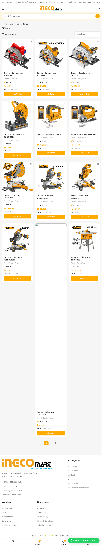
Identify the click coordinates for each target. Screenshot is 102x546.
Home (4, 24)
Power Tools (73, 483)
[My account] (98, 8)
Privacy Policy (42, 517)
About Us (41, 508)
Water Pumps (7, 517)
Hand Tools (73, 466)
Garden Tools (73, 479)
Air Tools (72, 475)
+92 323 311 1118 (10, 486)
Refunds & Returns (44, 525)
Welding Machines (9, 508)
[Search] (97, 16)
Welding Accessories (10, 525)
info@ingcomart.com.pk (12, 490)
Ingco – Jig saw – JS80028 (83, 134)
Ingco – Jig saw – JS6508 (49, 134)
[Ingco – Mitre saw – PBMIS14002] (17, 238)
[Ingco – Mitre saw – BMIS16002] (51, 177)
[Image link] (27, 464)
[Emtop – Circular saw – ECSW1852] (17, 54)
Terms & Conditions (45, 521)
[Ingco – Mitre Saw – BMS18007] (84, 177)
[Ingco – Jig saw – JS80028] (84, 116)
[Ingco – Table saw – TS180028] (84, 238)
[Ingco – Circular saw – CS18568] (51, 54)
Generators (6, 521)
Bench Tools (15, 24)
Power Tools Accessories (78, 488)
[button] (17, 94)
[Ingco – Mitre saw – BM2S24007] (17, 177)
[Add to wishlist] (31, 41)
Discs (4, 512)
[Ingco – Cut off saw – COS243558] (17, 116)
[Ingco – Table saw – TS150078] (51, 316)
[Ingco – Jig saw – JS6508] (51, 116)
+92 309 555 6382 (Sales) (13, 482)
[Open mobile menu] (3, 8)
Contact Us (41, 512)
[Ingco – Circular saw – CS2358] (84, 54)
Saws (17, 79)
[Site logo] (51, 8)
